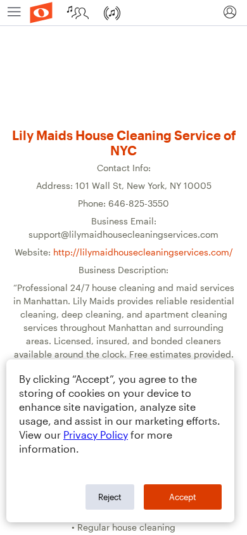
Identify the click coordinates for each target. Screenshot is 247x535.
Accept (182, 497)
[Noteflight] (41, 12)
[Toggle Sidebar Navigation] (14, 12)
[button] (229, 12)
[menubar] (123, 13)
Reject (110, 497)
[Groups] (79, 12)
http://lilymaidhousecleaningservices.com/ (143, 252)
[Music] (113, 12)
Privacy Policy (95, 435)
